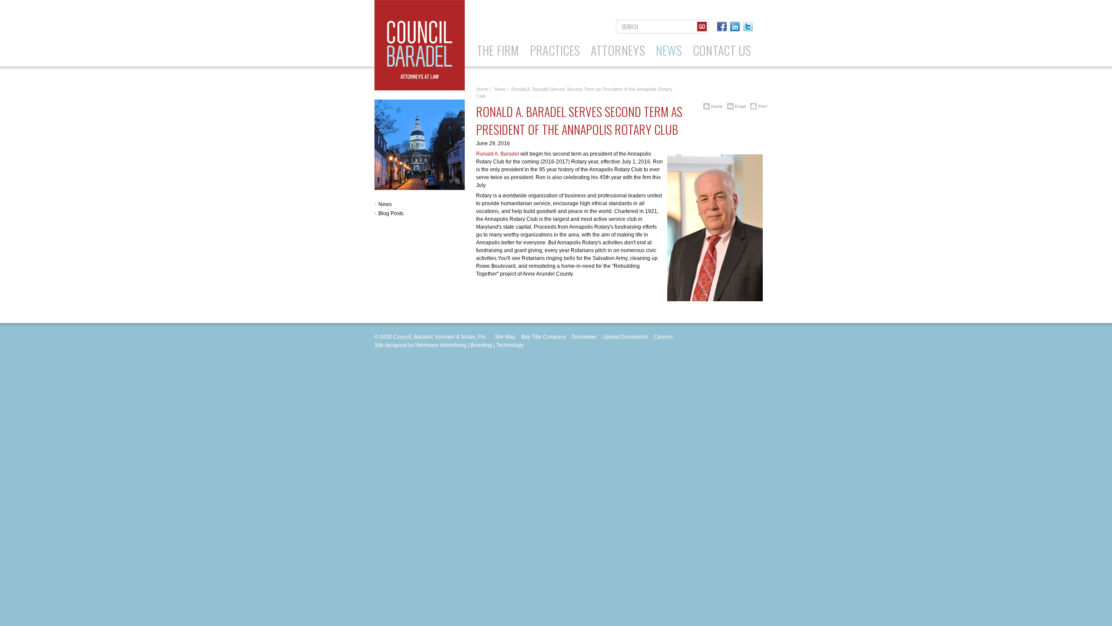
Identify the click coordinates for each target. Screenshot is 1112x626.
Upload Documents (625, 337)
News (669, 50)
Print (762, 106)
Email (740, 106)
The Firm (498, 50)
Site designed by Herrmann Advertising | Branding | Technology (448, 345)
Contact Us (722, 50)
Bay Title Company (543, 337)
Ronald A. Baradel (497, 154)
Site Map (505, 337)
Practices (555, 50)
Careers (663, 337)
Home (482, 89)
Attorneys (618, 50)
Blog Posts (391, 213)
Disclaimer (584, 337)
